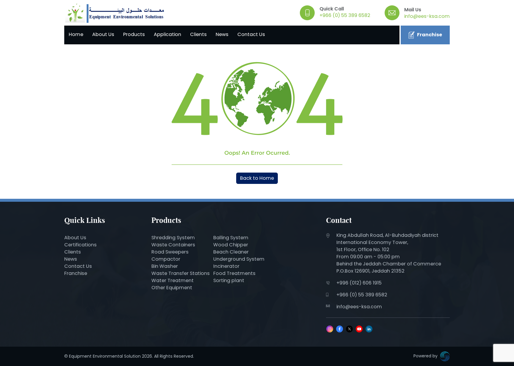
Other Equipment (171, 287)
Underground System (238, 259)
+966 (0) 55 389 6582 (344, 15)
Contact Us (251, 34)
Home (76, 34)
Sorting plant (228, 280)
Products (134, 34)
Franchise (429, 34)
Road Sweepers (170, 251)
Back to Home (257, 178)
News (222, 34)
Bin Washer (164, 266)
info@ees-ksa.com (427, 16)
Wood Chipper (230, 244)
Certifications (80, 244)
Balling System (230, 237)
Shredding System (173, 237)
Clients (198, 34)
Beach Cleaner (231, 251)
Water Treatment (172, 280)
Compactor (165, 259)
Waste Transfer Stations (180, 273)
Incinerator (226, 266)
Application (167, 34)
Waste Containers (173, 244)
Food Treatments (234, 273)
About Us (103, 34)
